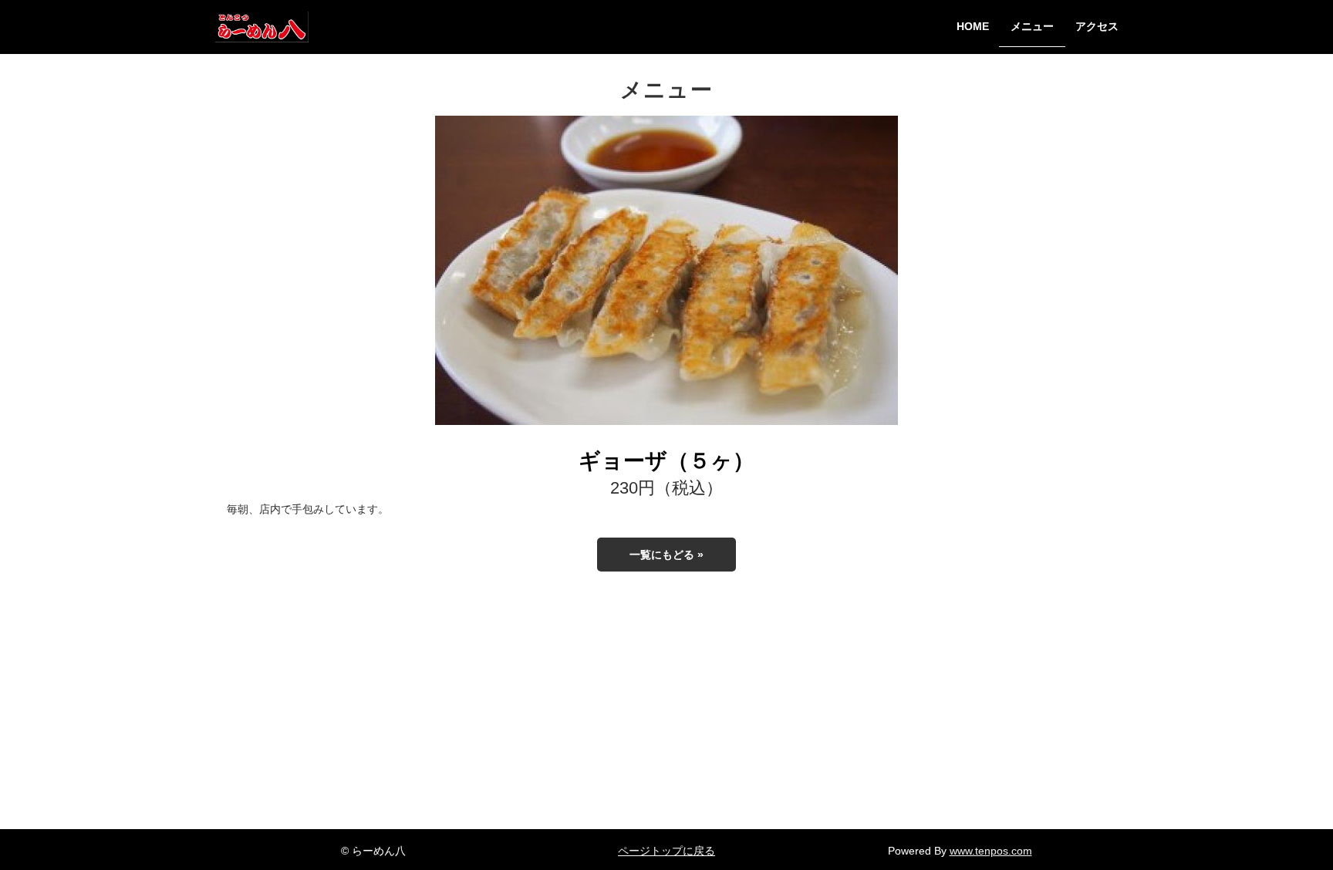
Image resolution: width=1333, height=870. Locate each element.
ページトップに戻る (666, 851)
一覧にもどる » (666, 554)
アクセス (1097, 26)
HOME (973, 26)
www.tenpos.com (991, 851)
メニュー (1032, 26)
